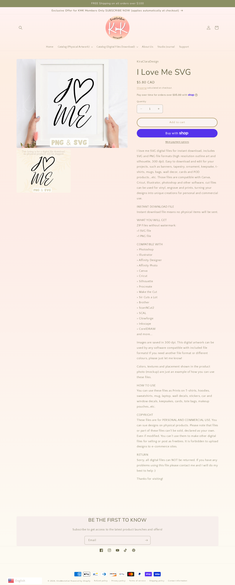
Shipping (142, 88)
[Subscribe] (146, 540)
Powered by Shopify (80, 581)
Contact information (177, 581)
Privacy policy (118, 581)
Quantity (141, 101)
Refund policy (101, 581)
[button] (21, 28)
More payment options (177, 142)
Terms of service (137, 581)
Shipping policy (156, 581)
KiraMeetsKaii (63, 581)
